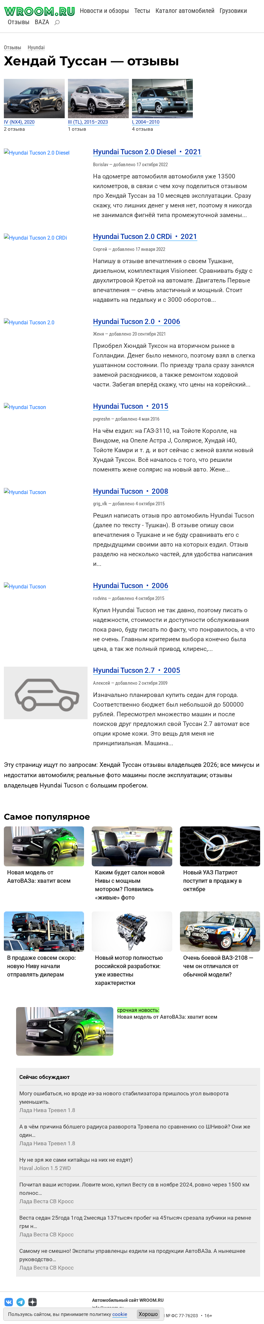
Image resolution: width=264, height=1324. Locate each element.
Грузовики (233, 10)
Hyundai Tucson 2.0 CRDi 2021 (145, 237)
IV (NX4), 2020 (19, 122)
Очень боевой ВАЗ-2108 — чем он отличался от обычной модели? (218, 966)
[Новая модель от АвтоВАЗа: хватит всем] (44, 846)
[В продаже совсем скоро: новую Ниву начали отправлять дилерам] (44, 931)
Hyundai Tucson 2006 (130, 586)
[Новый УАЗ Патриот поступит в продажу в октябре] (220, 846)
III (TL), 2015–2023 (88, 122)
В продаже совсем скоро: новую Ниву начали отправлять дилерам (41, 966)
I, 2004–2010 (145, 122)
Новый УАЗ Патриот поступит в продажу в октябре (212, 880)
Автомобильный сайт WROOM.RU (128, 1300)
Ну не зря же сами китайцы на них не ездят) (76, 1160)
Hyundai (36, 47)
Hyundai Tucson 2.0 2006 (136, 322)
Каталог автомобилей (185, 10)
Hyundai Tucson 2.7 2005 (136, 670)
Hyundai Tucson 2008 (130, 491)
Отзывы (19, 22)
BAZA (42, 22)
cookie (119, 1314)
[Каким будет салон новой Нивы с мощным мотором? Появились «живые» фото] (132, 846)
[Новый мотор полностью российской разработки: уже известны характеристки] (132, 931)
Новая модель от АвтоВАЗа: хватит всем (167, 1017)
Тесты (142, 10)
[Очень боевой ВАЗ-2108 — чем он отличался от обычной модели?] (220, 931)
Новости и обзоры (104, 10)
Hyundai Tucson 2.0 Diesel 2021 (147, 152)
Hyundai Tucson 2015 (130, 406)
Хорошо (148, 1314)
